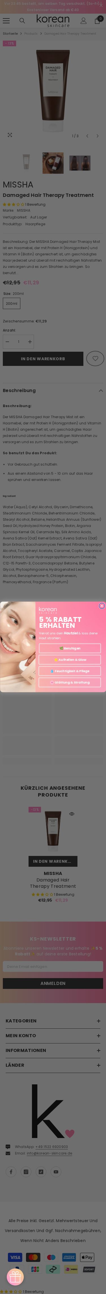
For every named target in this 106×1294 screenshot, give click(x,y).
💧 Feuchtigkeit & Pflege (69, 671)
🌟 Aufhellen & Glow (69, 659)
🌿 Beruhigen (69, 648)
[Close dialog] (102, 606)
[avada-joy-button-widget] (15, 1277)
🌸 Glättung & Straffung (69, 682)
